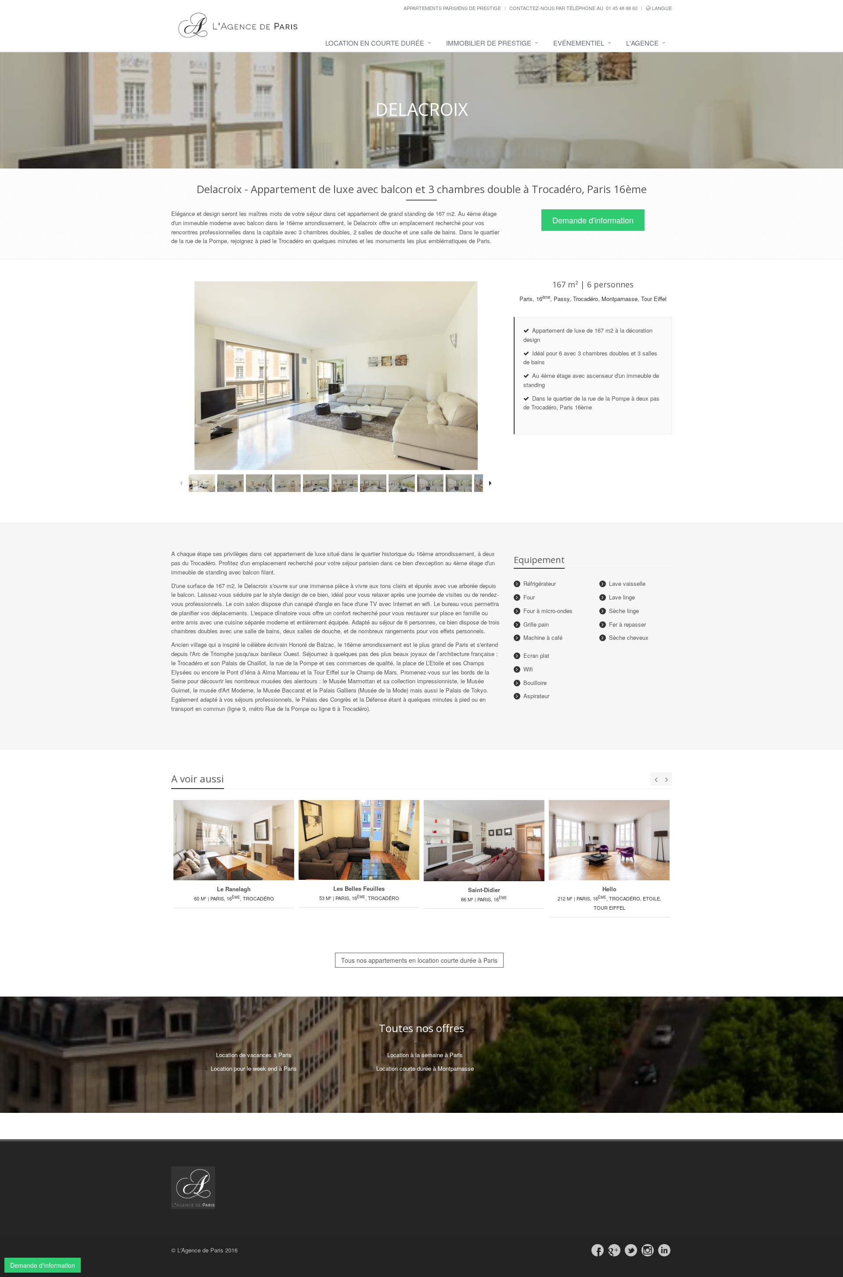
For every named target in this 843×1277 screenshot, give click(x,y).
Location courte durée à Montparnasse (425, 1068)
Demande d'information (593, 220)
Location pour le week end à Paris (254, 1068)
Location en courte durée (374, 42)
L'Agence (642, 42)
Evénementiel (578, 42)
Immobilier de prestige (488, 42)
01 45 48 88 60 (622, 7)
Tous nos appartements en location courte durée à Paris (419, 960)
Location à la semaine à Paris (425, 1055)
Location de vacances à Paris (254, 1055)
